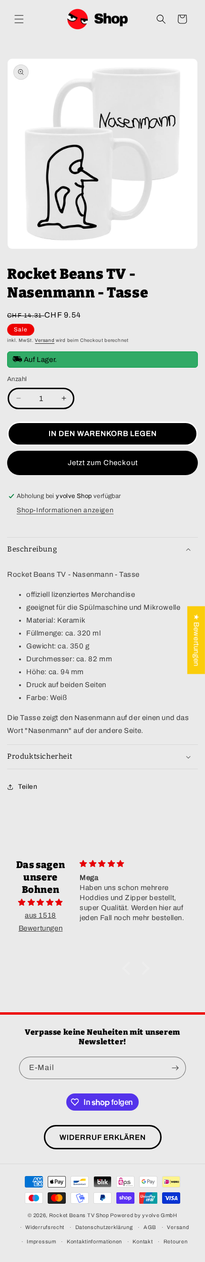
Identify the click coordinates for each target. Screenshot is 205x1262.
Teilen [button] (28, 786)
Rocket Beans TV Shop (79, 1215)
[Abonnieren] (174, 1068)
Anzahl (17, 379)
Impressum (41, 1241)
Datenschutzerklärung (104, 1227)
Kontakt (143, 1241)
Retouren (176, 1241)
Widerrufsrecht (44, 1227)
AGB (150, 1227)
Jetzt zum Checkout (103, 463)
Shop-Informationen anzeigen (65, 510)
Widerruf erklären (103, 1137)
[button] (19, 19)
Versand (44, 340)
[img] (40, 902)
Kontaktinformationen (94, 1241)
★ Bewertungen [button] (196, 640)
